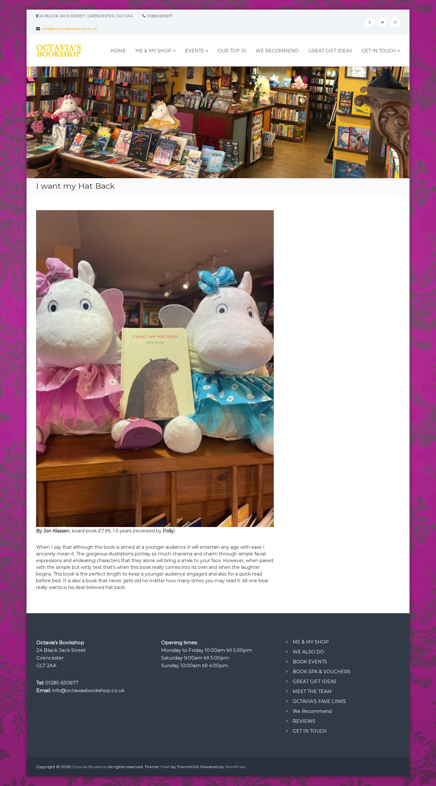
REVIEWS (304, 721)
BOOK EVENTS (310, 662)
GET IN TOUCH (379, 51)
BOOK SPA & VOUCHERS (321, 672)
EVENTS (194, 51)
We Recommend (312, 711)
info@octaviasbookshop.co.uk (69, 28)
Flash (165, 766)
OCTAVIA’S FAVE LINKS (319, 701)
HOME (118, 51)
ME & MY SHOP (153, 51)
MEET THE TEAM (312, 691)
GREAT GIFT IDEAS (330, 51)
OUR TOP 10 (232, 51)
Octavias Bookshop (89, 766)
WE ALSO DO (308, 652)
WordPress (235, 766)
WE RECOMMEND (277, 51)
